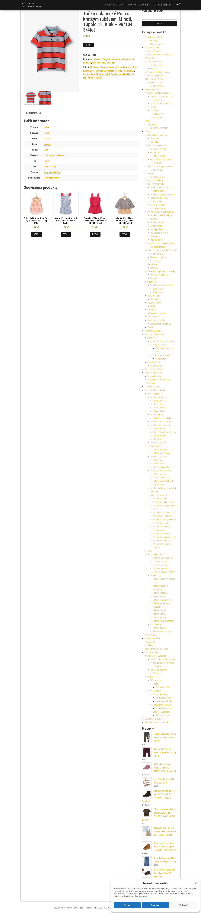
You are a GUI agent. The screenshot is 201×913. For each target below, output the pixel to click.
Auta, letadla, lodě (158, 149)
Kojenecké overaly (161, 523)
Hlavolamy (157, 100)
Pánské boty (155, 624)
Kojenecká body (160, 498)
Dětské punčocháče (162, 453)
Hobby (147, 121)
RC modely (157, 163)
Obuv (149, 551)
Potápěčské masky (164, 708)
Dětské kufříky (156, 365)
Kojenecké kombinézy (162, 516)
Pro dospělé (150, 642)
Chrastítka (154, 138)
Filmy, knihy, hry (151, 89)
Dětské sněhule (160, 614)
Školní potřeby (153, 362)
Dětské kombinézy (161, 477)
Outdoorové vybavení (156, 656)
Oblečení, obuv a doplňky (103, 62)
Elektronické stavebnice (160, 324)
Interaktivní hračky (158, 247)
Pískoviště (157, 201)
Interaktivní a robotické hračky (160, 243)
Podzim (118, 71)
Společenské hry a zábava (159, 93)
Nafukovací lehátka (164, 701)
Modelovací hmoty (158, 257)
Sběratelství (152, 124)
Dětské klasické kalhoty (163, 418)
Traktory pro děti (157, 313)
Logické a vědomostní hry (161, 96)
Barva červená (107, 67)
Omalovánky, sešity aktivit (161, 285)
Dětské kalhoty (153, 51)
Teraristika (152, 40)
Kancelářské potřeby (154, 369)
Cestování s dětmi (155, 61)
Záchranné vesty (163, 715)
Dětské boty (155, 575)
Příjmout (127, 905)
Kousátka (154, 142)
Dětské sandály (159, 610)
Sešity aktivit (158, 292)
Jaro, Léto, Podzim (52, 172)
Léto (92, 71)
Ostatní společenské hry (160, 103)
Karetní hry (157, 117)
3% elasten (95, 67)
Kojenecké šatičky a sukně (164, 537)
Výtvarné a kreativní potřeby (162, 341)
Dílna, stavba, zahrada (154, 79)
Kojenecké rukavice (161, 533)
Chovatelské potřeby (154, 37)
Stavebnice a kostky (156, 320)
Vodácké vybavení (161, 712)
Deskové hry (158, 114)
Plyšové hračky (154, 302)
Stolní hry (154, 110)
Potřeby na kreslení (161, 355)
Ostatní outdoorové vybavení (162, 659)
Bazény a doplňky (155, 82)
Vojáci (150, 327)
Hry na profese (156, 229)
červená (47, 144)
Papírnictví (152, 282)
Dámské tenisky (160, 565)
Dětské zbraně (156, 170)
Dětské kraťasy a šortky (160, 421)
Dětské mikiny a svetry (160, 425)
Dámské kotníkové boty (163, 558)
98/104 (47, 138)
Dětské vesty (158, 484)
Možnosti (183, 905)
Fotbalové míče (162, 687)
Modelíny (157, 261)
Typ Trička (116, 74)
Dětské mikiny (159, 428)
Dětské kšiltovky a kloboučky (160, 54)
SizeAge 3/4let (103, 74)
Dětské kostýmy (157, 222)
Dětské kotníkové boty (162, 600)
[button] (195, 883)
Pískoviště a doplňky (159, 198)
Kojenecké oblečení (153, 372)
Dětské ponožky (160, 449)
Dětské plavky (156, 439)
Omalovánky (158, 289)
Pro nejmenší (153, 316)
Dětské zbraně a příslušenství (160, 166)
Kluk (46, 149)
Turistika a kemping (158, 669)
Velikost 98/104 (95, 77)
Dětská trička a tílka (116, 59)
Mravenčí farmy (157, 44)
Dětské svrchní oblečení (160, 470)
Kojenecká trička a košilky (164, 502)
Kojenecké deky (154, 376)
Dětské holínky (159, 596)
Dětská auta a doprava (157, 145)
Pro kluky (151, 309)
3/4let (46, 133)
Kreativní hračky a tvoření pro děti (162, 250)
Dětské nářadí (156, 226)
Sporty (150, 677)
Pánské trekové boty (162, 631)
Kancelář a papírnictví (154, 334)
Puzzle (153, 107)
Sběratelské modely (159, 128)
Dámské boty (156, 554)
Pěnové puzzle (156, 75)
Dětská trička (100, 59)
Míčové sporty (156, 680)
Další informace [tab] (33, 113)
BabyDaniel (28, 3)
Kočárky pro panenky (159, 274)
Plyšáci (153, 306)
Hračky (148, 131)
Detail (88, 45)
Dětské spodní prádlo (159, 467)
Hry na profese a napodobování (161, 212)
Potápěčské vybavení (162, 704)
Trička (46, 161)
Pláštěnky (157, 673)
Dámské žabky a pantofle (164, 572)
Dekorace (154, 299)
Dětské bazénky (157, 86)
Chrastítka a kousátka (157, 135)
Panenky (154, 278)
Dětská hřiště (159, 191)
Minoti (47, 127)
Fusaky (153, 68)
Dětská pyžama (160, 435)
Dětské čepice (159, 407)
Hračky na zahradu (139, 4)
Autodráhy (154, 152)
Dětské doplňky (157, 404)
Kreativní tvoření (160, 344)
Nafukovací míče (157, 177)
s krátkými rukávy (51, 177)
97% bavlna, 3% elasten (54, 155)
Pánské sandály (160, 628)
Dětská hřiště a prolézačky (162, 187)
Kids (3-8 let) (50, 166)
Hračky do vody (159, 208)
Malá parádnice (157, 239)
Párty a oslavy (151, 635)
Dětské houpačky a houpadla (163, 194)
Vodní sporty (155, 691)
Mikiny (150, 645)
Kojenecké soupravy (162, 540)
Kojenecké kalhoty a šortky (164, 512)
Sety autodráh (159, 156)
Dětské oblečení (163, 4)
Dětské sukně (159, 463)
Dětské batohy (156, 65)
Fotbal (155, 684)
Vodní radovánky (157, 205)
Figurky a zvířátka (155, 180)
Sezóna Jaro (89, 74)
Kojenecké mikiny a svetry (164, 519)
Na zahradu (152, 264)
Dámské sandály (160, 561)
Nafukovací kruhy (163, 697)
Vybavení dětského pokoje (158, 72)
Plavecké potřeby (152, 638)
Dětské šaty (158, 460)
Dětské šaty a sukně (159, 456)
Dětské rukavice (160, 411)
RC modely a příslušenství (161, 159)
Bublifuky (154, 267)
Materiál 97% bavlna (105, 71)
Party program (153, 295)
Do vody (150, 173)
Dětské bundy (159, 474)
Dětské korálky (156, 254)
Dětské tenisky (159, 617)
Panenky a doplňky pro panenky (161, 271)
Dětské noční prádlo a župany (163, 432)
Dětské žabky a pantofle (163, 621)
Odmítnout (155, 905)
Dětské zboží (150, 58)
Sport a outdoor (114, 4)
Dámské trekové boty (162, 568)
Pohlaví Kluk (128, 71)
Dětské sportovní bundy (163, 481)
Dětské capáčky (160, 593)
